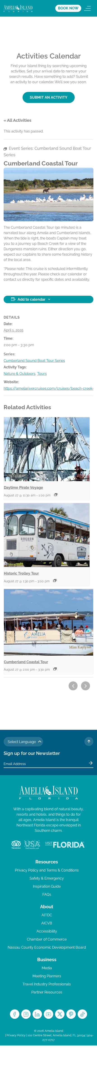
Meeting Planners (46, 976)
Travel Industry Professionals (47, 984)
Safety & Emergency (47, 878)
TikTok (82, 1014)
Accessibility (47, 931)
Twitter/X (60, 1014)
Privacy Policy (16, 1035)
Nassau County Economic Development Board (47, 947)
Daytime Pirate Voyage (23, 487)
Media (47, 968)
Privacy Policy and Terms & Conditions (47, 870)
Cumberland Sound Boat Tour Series (34, 361)
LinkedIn (37, 1014)
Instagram (26, 1014)
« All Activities (17, 120)
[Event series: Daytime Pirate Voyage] (55, 494)
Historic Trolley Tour (21, 573)
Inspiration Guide (47, 886)
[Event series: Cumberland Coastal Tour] (55, 668)
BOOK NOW (68, 8)
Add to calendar (31, 299)
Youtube (48, 1014)
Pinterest (71, 1014)
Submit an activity (48, 97)
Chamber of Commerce (47, 939)
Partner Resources (46, 992)
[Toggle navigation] (87, 8)
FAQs (46, 894)
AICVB (46, 923)
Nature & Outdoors (19, 374)
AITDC (47, 915)
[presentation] (47, 449)
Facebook (14, 1014)
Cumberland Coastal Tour (26, 662)
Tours (42, 374)
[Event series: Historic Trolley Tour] (54, 580)
